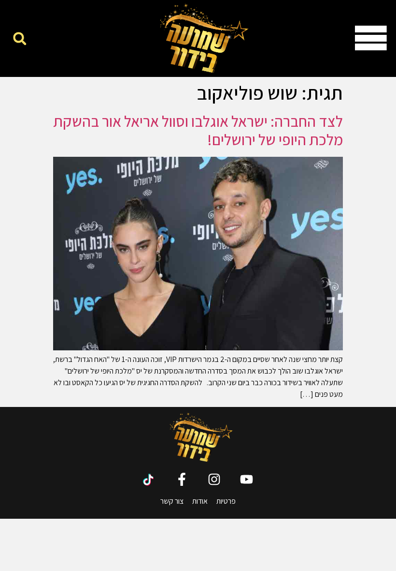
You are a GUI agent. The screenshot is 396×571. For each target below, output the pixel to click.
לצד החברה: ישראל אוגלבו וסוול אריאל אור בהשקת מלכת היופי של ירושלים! (198, 130)
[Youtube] (246, 479)
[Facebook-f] (181, 479)
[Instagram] (214, 479)
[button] (19, 38)
